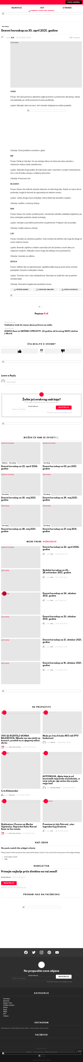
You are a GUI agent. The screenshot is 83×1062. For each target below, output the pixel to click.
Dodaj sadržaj (73, 2)
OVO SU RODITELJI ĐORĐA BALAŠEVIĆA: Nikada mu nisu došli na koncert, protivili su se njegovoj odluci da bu (20, 739)
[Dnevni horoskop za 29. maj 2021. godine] (62, 484)
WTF (4, 1014)
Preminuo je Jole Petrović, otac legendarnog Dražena (58, 825)
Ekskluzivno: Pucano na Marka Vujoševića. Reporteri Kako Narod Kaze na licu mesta (19, 826)
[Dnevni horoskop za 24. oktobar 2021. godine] (20, 603)
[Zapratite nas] (53, 2)
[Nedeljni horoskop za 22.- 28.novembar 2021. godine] (20, 580)
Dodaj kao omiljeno (46, 289)
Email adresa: (33, 406)
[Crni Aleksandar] (20, 770)
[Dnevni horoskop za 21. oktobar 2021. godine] (20, 650)
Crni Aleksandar (9, 791)
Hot (42, 8)
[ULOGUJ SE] (61, 2)
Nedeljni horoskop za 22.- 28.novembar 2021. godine (57, 571)
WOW (5, 1011)
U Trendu (67, 8)
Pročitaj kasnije (22, 289)
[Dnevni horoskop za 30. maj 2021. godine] (20, 484)
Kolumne (6, 1001)
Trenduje (4, 593)
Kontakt (28, 1052)
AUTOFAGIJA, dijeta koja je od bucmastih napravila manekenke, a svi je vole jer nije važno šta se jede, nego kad (61, 780)
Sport (5, 1009)
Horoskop (12, 463)
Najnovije (16, 8)
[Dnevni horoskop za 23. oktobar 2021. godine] (20, 627)
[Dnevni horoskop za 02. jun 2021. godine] (62, 453)
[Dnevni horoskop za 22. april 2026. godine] (20, 453)
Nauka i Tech (7, 1003)
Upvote (19, 351)
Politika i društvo (8, 1005)
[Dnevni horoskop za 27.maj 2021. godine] (62, 516)
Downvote (62, 351)
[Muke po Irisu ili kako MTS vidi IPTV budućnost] (62, 722)
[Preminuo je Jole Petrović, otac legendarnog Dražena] (62, 811)
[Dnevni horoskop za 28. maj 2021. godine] (20, 516)
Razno (5, 1007)
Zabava (4, 463)
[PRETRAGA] (57, 2)
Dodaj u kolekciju (71, 289)
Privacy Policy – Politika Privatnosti (45, 1052)
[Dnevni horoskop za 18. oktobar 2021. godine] (20, 673)
